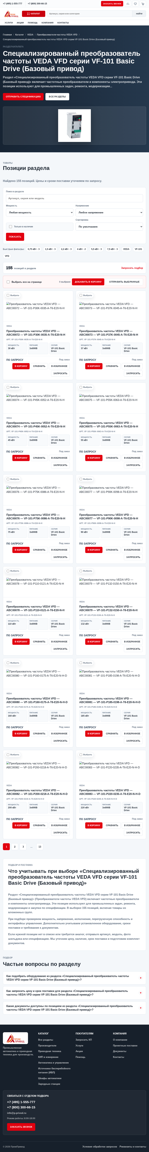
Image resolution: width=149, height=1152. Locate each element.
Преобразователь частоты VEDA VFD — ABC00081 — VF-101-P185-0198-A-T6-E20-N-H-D (109, 700)
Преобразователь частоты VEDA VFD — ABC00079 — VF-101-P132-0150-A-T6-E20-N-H (108, 608)
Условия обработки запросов (99, 1146)
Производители (47, 1045)
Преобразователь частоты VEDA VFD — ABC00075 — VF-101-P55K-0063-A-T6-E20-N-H (108, 424)
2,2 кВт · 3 (66, 249)
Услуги (9, 23)
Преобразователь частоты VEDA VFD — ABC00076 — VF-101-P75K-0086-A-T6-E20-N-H (35, 516)
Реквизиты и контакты (133, 1146)
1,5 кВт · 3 (50, 249)
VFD (7, 256)
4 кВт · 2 (81, 249)
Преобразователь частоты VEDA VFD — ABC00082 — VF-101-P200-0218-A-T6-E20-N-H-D (37, 792)
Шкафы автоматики (49, 1078)
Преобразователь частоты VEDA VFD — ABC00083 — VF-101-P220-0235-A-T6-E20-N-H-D (109, 792)
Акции (20, 23)
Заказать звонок (112, 4)
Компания (47, 23)
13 (40, 846)
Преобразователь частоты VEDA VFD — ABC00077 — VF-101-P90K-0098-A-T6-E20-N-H (108, 516)
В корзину (21, 366)
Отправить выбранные (124, 282)
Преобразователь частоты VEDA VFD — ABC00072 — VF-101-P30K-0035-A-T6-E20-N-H (35, 332)
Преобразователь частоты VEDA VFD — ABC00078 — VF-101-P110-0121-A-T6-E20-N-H (35, 608)
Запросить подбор (132, 268)
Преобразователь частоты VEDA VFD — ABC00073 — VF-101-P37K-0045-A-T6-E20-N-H (108, 332)
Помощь (33, 23)
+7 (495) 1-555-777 (21, 1102)
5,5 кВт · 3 (96, 249)
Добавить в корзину (88, 282)
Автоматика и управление (53, 1062)
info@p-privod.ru (16, 1113)
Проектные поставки (125, 1045)
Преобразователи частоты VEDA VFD (57, 34)
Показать (15, 237)
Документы (119, 1051)
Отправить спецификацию (23, 96)
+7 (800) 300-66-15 (21, 1107)
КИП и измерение (48, 1057)
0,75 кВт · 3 (34, 249)
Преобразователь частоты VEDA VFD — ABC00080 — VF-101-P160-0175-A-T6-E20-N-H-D (37, 700)
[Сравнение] (128, 4)
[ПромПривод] (11, 13)
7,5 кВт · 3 (112, 249)
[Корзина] (143, 4)
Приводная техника (49, 1051)
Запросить (60, 373)
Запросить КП (84, 1039)
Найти (139, 14)
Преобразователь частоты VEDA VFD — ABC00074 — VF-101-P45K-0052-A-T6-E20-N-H (35, 424)
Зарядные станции (49, 1084)
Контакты (63, 23)
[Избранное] (135, 4)
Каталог (35, 14)
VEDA (30, 34)
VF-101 (138, 249)
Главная (7, 34)
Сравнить (39, 366)
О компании (120, 1039)
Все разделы (57, 96)
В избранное (59, 366)
